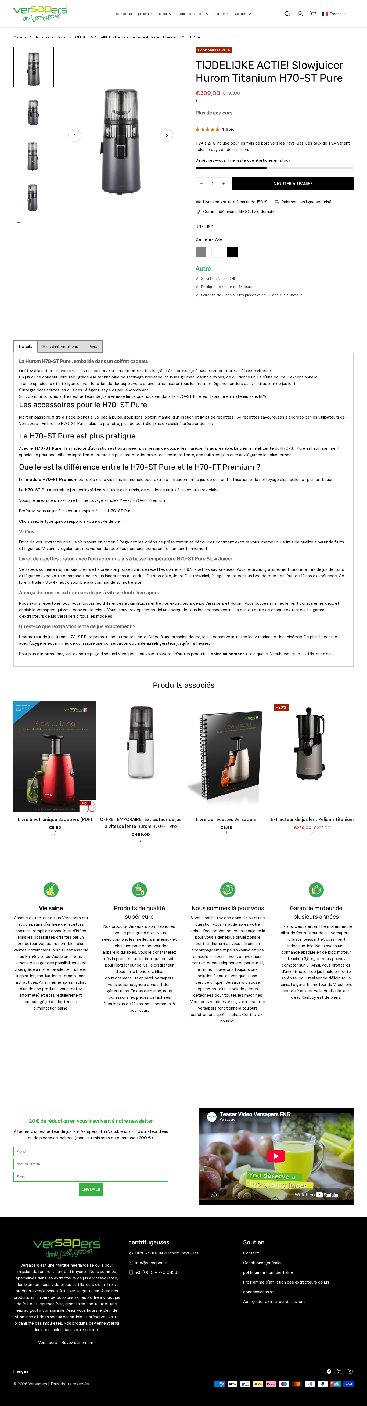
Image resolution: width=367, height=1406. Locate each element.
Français (21, 1371)
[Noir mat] (232, 252)
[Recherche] (287, 13)
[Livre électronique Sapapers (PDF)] (54, 756)
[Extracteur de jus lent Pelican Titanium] (312, 756)
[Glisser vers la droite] (166, 135)
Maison (19, 37)
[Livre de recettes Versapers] (226, 756)
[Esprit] (216, 252)
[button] (334, 13)
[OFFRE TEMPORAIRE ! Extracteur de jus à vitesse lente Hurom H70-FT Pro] (140, 756)
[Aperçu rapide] (88, 712)
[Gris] (201, 252)
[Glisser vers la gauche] (74, 135)
